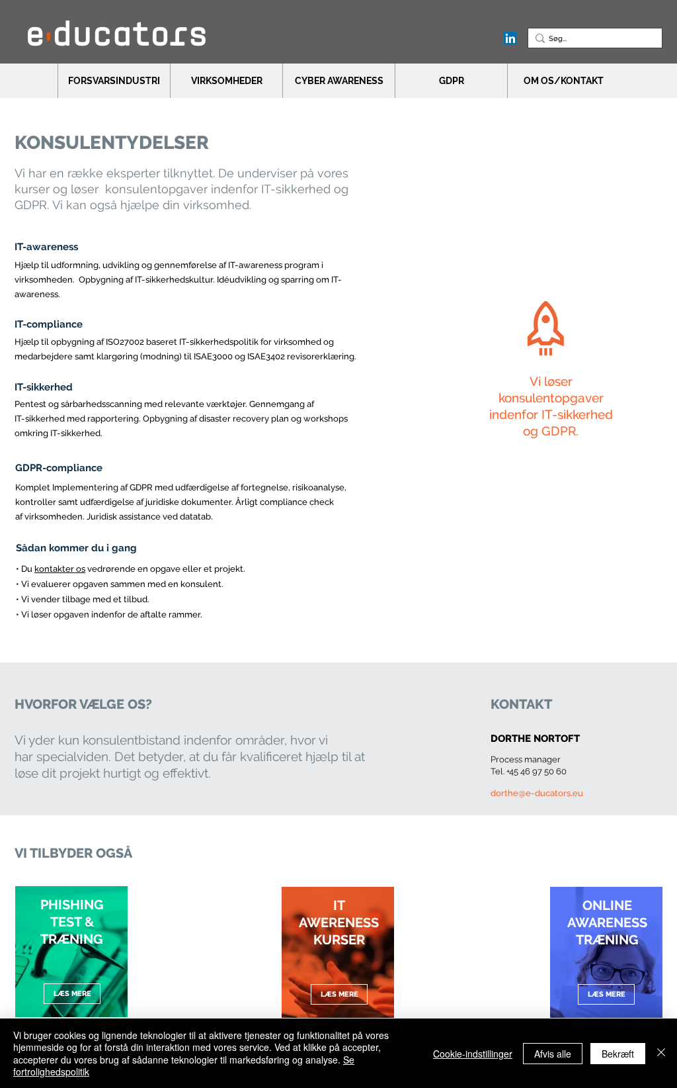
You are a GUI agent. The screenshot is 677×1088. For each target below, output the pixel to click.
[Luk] (661, 1053)
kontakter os (59, 569)
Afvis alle (552, 1053)
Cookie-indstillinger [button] (472, 1053)
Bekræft (618, 1053)
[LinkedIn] (510, 38)
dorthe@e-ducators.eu (537, 793)
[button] (114, 81)
